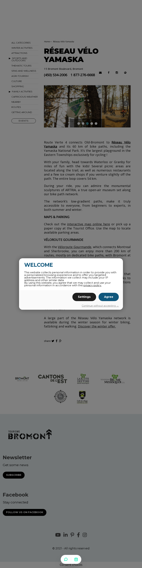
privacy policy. (92, 285)
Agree (108, 297)
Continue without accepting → (100, 306)
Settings (84, 297)
